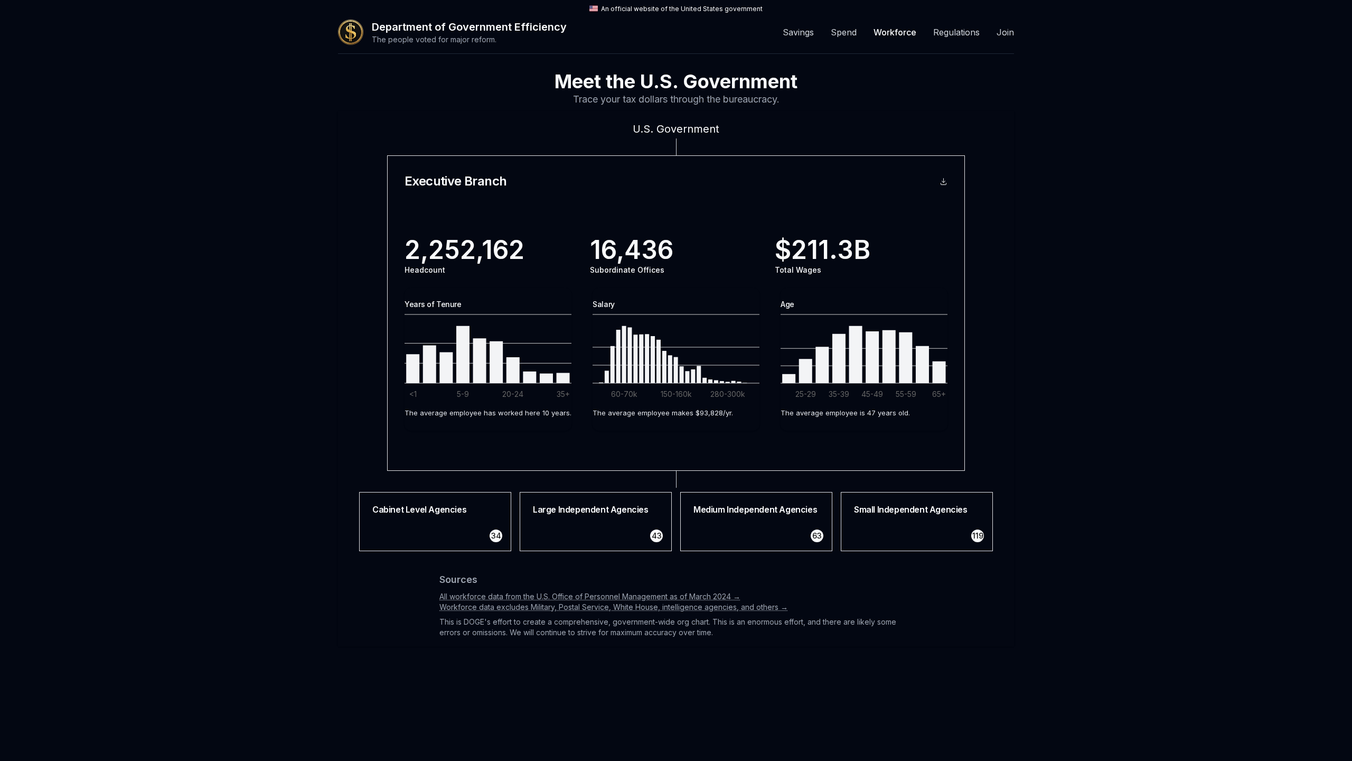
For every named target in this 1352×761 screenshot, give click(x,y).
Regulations (956, 32)
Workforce (895, 32)
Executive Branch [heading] (455, 181)
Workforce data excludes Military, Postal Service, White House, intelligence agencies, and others (613, 606)
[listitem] (435, 521)
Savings (798, 32)
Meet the (676, 81)
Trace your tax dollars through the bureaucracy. (676, 99)
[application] (488, 351)
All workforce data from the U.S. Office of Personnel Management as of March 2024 (589, 596)
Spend (844, 32)
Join (1005, 32)
